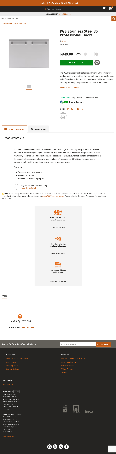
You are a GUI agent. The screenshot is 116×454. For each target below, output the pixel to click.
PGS (64, 41)
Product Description (16, 129)
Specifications (40, 129)
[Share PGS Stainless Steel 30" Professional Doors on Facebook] (75, 109)
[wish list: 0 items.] (104, 8)
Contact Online (8, 437)
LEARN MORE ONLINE (58, 254)
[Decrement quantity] (85, 54)
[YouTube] (55, 446)
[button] (68, 109)
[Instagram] (49, 446)
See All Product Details (69, 87)
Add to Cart (78, 62)
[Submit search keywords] (113, 18)
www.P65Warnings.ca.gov (53, 196)
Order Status (11, 362)
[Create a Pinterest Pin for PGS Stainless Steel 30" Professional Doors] (78, 109)
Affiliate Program (67, 369)
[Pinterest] (61, 446)
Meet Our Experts (67, 365)
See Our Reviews (12, 369)
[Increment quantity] (96, 54)
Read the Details (28, 188)
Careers (64, 372)
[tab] (14, 129)
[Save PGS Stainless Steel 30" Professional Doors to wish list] (97, 62)
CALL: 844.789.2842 (58, 228)
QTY (78, 54)
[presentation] (29, 86)
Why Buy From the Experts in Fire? (73, 359)
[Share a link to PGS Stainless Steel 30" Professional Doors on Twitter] (82, 109)
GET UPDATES (103, 344)
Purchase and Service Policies (17, 359)
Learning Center (12, 365)
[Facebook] (66, 446)
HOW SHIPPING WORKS (58, 282)
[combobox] (58, 18)
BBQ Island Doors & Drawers (15, 23)
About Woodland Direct (69, 362)
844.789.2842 (28, 327)
